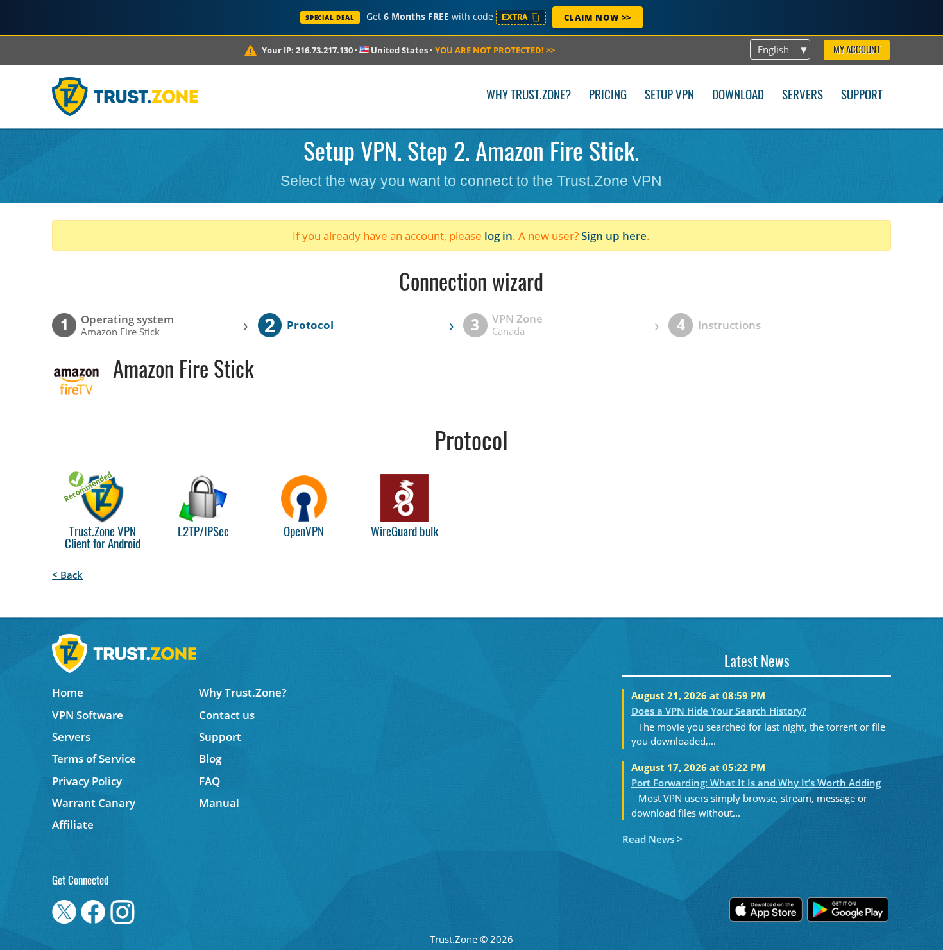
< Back (67, 574)
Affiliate (73, 824)
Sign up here (614, 235)
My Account (856, 50)
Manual (219, 802)
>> (495, 50)
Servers (802, 96)
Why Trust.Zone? (528, 96)
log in (498, 235)
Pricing (608, 96)
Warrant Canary (93, 802)
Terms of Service (94, 758)
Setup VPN (669, 96)
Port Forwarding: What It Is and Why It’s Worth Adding (756, 782)
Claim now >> (597, 17)
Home (67, 692)
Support (862, 96)
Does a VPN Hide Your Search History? (718, 710)
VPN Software (87, 715)
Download (738, 96)
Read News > (652, 839)
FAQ (209, 781)
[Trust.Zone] (125, 96)
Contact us (227, 715)
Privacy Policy (87, 781)
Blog (210, 758)
